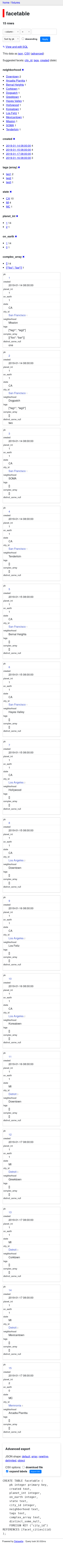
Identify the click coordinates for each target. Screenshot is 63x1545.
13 (10, 1212)
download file (34, 1467)
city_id (28, 60)
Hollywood (12, 105)
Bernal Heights (15, 85)
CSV (27, 53)
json (20, 53)
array (34, 1456)
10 (10, 979)
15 (10, 1368)
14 (10, 1290)
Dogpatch (12, 93)
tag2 (8, 178)
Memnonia (15, 1405)
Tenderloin (12, 129)
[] (6, 263)
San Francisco (17, 315)
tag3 (8, 182)
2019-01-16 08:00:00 (18, 158)
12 (10, 1134)
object (21, 1460)
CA (8, 198)
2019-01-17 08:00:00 (18, 154)
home (6, 2)
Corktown (11, 89)
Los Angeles (16, 782)
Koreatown (12, 109)
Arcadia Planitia (15, 80)
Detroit (12, 1094)
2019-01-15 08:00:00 (18, 150)
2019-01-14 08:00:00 (18, 146)
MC (8, 206)
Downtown (12, 76)
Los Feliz (11, 113)
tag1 (8, 174)
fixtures (15, 2)
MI (7, 202)
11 (10, 1056)
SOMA (10, 125)
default (26, 1456)
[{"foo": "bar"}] (14, 267)
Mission (10, 121)
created (44, 60)
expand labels (18, 1471)
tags (36, 60)
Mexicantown (14, 117)
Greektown (12, 97)
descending (31, 38)
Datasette (18, 1541)
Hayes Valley (14, 101)
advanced (37, 53)
